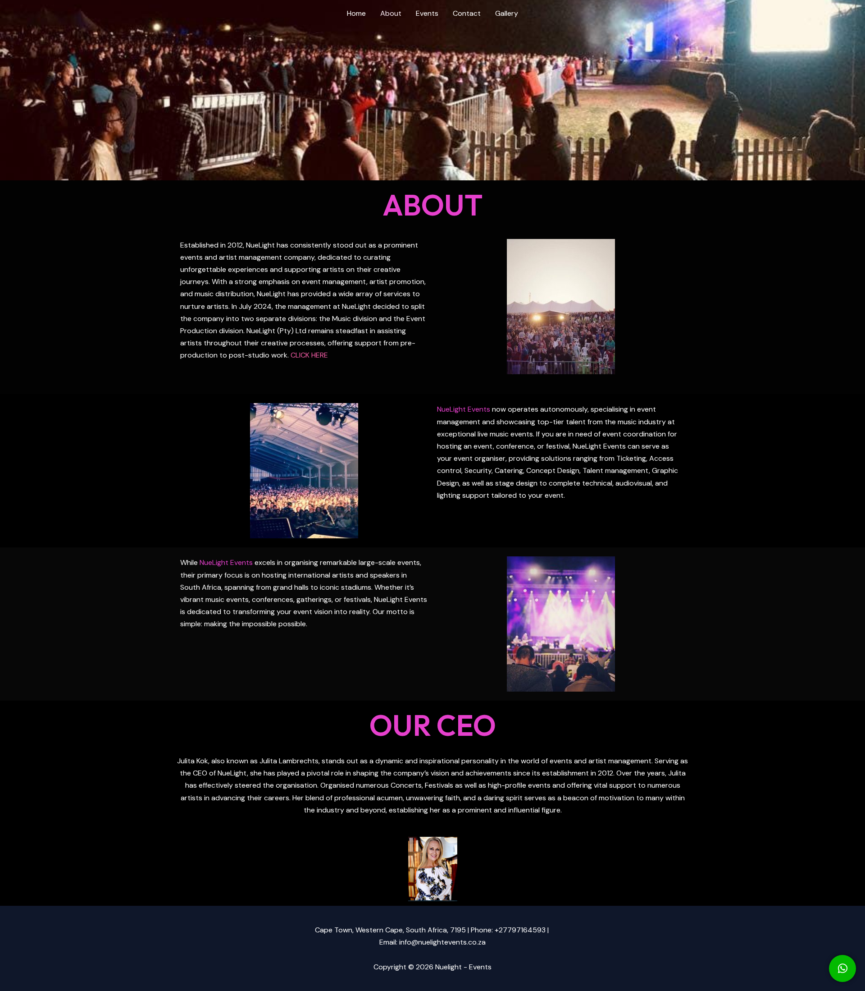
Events (427, 13)
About (390, 13)
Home (356, 13)
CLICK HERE (309, 355)
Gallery (506, 13)
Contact (467, 13)
